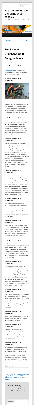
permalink (7, 379)
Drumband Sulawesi (22, 374)
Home (6, 35)
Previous (8, 40)
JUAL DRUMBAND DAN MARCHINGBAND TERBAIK (16, 14)
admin (15, 377)
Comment (11, 401)
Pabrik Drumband (9, 70)
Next (27, 40)
